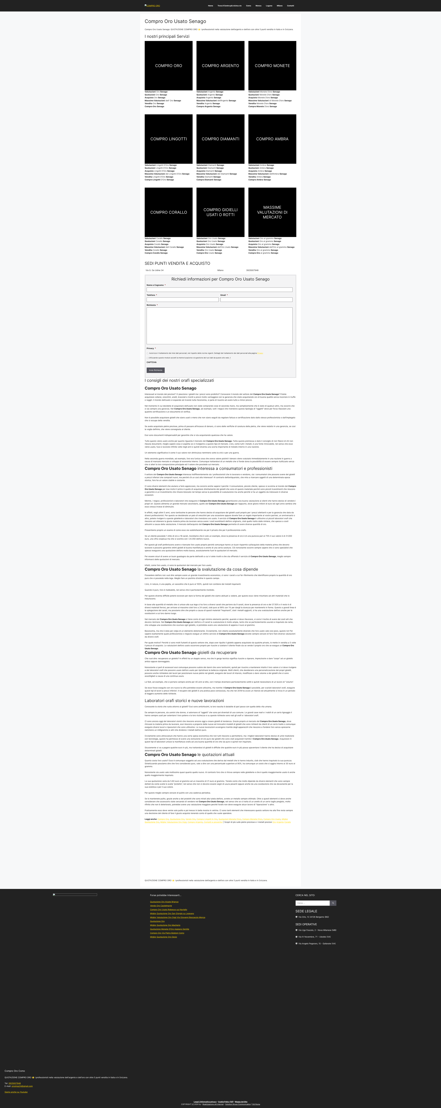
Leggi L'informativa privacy (205, 1102)
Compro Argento (195, 822)
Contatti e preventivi (213, 822)
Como (248, 6)
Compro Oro (163, 819)
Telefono (152, 295)
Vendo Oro (190, 819)
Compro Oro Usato (272, 819)
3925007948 (14, 1083)
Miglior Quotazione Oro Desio (163, 937)
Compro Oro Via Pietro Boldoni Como (167, 933)
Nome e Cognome (156, 285)
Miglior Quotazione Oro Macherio (165, 925)
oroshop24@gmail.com (22, 1086)
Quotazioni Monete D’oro (230, 819)
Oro (274, 822)
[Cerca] (333, 903)
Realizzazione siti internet (213, 1104)
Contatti (290, 6)
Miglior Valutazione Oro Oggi (173, 822)
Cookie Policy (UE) (225, 1102)
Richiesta (152, 305)
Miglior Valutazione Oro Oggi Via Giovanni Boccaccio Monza (177, 917)
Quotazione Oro (177, 819)
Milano (280, 6)
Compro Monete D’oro (252, 819)
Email (224, 295)
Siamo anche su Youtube (16, 1092)
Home (210, 6)
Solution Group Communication (238, 1104)
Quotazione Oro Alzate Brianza (164, 902)
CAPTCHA (152, 362)
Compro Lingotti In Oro (207, 819)
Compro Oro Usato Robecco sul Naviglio (168, 909)
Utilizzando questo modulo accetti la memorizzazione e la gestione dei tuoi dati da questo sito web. (190, 358)
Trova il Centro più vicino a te (230, 6)
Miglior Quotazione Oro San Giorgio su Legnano (172, 913)
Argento (280, 822)
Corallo (287, 822)
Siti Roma (256, 1104)
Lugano (269, 6)
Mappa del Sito (241, 1102)
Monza (258, 6)
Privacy (151, 348)
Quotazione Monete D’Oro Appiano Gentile (169, 929)
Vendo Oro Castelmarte (161, 906)
